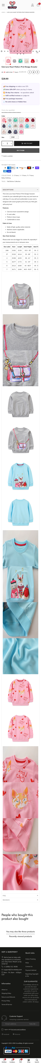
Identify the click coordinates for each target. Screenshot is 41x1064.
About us (4, 989)
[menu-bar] (4, 5)
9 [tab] (27, 51)
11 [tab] (33, 51)
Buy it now (20, 150)
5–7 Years (30, 175)
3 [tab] (8, 51)
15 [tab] (20, 54)
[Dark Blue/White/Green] (4, 126)
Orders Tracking (30, 959)
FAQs (27, 963)
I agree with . (15, 1029)
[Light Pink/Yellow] (32, 126)
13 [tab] (39, 51)
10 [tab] (30, 51)
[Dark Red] (32, 120)
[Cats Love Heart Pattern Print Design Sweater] (20, 35)
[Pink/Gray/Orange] (21, 126)
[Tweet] (33, 72)
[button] (4, 61)
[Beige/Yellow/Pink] (4, 131)
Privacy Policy (6, 1001)
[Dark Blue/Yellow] (15, 131)
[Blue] (9, 126)
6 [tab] (17, 51)
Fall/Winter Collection (13, 181)
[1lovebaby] (12, 5)
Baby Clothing (6, 178)
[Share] (29, 72)
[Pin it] (37, 72)
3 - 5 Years (23, 175)
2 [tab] (5, 51)
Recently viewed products (20, 936)
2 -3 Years (15, 175)
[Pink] (4, 120)
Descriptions (8, 190)
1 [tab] (2, 51)
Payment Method (30, 970)
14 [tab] (17, 54)
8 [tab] (24, 51)
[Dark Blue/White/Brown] (9, 131)
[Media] (37, 52)
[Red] (27, 120)
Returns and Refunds (8, 997)
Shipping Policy (6, 993)
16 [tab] (24, 54)
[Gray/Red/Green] (15, 126)
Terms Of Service (7, 1004)
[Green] (15, 120)
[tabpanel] (20, 35)
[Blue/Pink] (27, 126)
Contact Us (28, 966)
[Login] (32, 5)
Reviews (6, 900)
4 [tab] (11, 51)
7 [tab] (20, 51)
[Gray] (9, 120)
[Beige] (21, 120)
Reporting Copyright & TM (31, 975)
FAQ (4, 896)
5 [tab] (14, 51)
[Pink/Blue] (21, 131)
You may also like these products (20, 931)
